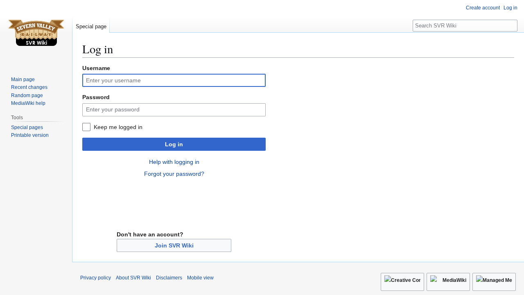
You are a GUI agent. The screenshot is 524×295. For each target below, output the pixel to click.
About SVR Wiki (133, 278)
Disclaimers (169, 278)
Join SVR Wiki (174, 245)
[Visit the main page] (36, 33)
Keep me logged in (118, 127)
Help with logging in (174, 162)
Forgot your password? (174, 173)
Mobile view (200, 278)
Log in (174, 144)
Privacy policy (95, 278)
